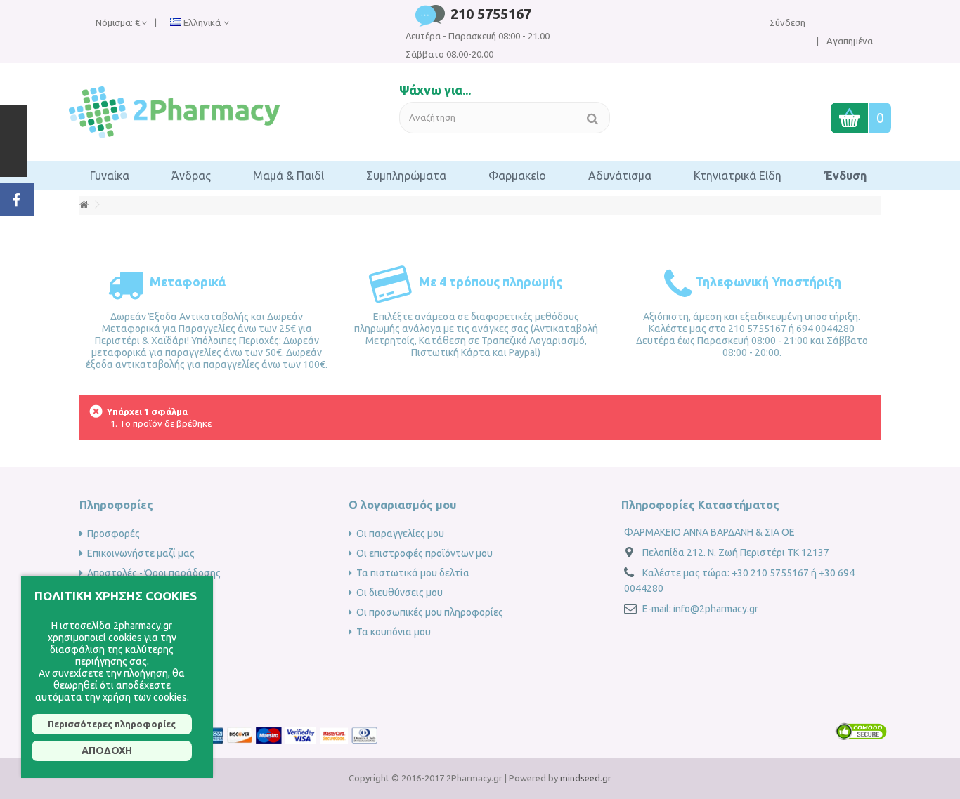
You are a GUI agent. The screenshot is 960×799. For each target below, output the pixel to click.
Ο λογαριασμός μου (402, 504)
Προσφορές (113, 533)
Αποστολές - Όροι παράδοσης (154, 573)
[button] (109, 175)
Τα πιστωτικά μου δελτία (412, 573)
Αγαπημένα (848, 41)
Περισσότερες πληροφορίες (112, 724)
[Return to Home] (83, 204)
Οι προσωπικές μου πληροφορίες (429, 612)
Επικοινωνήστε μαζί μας (141, 553)
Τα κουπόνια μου (393, 632)
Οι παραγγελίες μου (400, 533)
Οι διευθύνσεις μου (399, 592)
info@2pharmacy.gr (715, 608)
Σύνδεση (787, 22)
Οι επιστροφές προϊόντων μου (424, 553)
